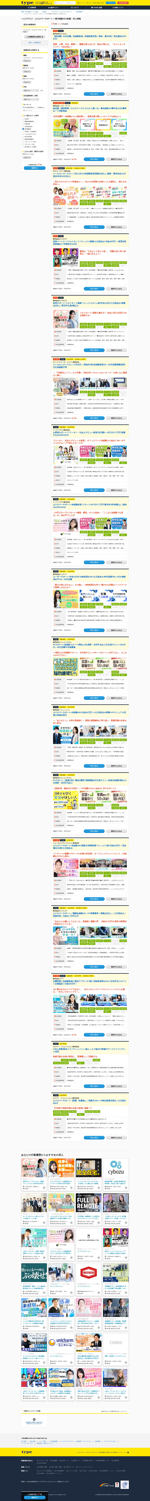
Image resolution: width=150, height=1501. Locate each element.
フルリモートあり (30, 144)
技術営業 (97, 1441)
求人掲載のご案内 (99, 3)
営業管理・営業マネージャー (45, 1443)
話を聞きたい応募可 (30, 147)
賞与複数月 (28, 129)
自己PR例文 (42, 1463)
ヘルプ (90, 3)
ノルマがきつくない (30, 134)
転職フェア (76, 1460)
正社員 (27, 119)
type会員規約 (50, 1494)
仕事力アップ (70, 1467)
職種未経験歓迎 (29, 121)
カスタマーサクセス (110, 1441)
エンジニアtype (72, 1471)
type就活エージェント (54, 1473)
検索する (35, 168)
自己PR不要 (28, 136)
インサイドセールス (27, 1443)
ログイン (110, 3)
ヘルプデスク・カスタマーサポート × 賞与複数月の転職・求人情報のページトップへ (101, 1452)
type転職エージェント (108, 1471)
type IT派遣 (122, 1471)
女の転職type (60, 1471)
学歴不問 (27, 124)
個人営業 (32, 1441)
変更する (27, 61)
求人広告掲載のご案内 (60, 1494)
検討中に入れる (116, 94)
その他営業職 (53, 1441)
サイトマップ (82, 3)
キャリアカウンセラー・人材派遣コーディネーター (76, 1441)
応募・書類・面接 (56, 1467)
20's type (84, 1471)
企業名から (41, 107)
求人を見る (94, 94)
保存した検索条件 (35, 42)
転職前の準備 (43, 1467)
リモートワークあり (30, 142)
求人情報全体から (29, 107)
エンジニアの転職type (45, 1471)
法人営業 (23, 1441)
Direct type (94, 1471)
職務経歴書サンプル (103, 1460)
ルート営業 (42, 1441)
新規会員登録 (123, 3)
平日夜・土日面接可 (30, 131)
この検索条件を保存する (34, 37)
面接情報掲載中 (29, 139)
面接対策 (116, 1460)
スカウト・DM (43, 1460)
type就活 (41, 1473)
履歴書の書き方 (88, 1460)
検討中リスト (65, 1460)
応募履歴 (54, 1460)
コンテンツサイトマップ (85, 1467)
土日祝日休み (29, 126)
